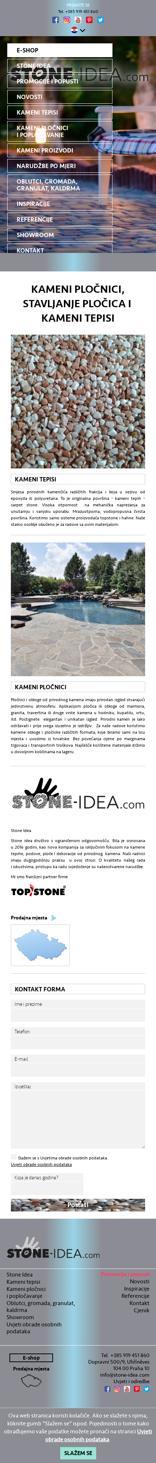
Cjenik (141, 1310)
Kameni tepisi (37, 112)
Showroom (35, 235)
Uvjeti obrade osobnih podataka (41, 1164)
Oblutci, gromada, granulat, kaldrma (48, 185)
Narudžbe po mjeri (46, 166)
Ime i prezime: (29, 1004)
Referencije (35, 219)
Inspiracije (33, 204)
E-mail (21, 1059)
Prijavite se (78, 5)
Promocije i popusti (47, 81)
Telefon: (22, 1032)
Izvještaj (23, 1087)
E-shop (27, 50)
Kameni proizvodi (45, 150)
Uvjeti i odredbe (131, 1381)
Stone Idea (34, 66)
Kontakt (30, 250)
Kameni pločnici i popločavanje (42, 131)
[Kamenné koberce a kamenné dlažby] (78, 1247)
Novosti (29, 97)
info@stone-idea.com (124, 1374)
